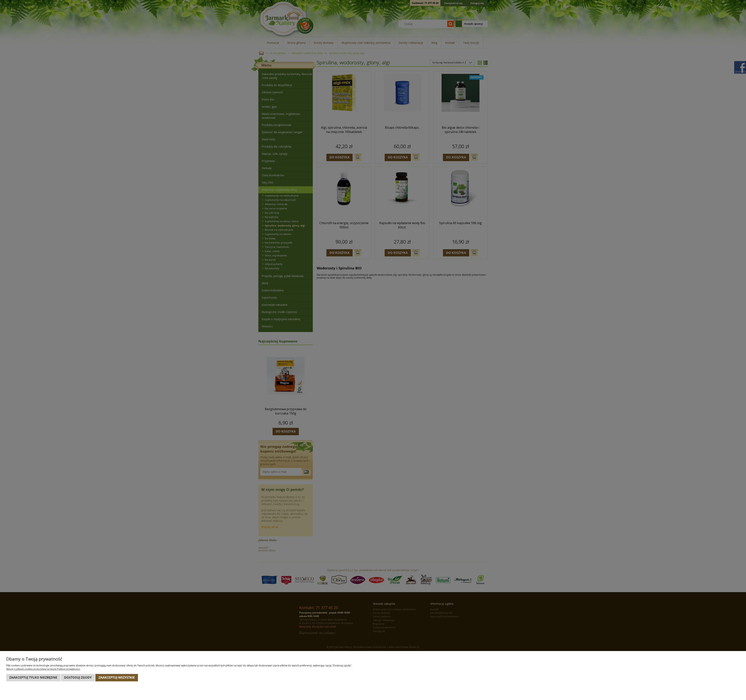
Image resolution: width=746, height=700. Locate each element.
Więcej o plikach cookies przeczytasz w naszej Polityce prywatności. (43, 669)
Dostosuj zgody (78, 677)
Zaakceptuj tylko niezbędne (33, 677)
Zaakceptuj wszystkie (116, 677)
